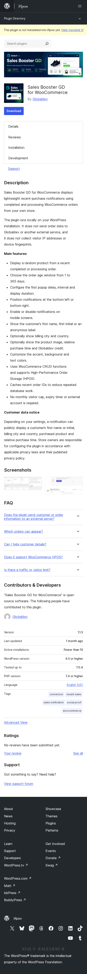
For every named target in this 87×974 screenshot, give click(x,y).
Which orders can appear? (23, 531)
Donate (53, 858)
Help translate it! (73, 30)
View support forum (18, 784)
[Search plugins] (47, 44)
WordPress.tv (16, 865)
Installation (16, 147)
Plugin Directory (14, 18)
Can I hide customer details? (25, 544)
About (8, 809)
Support (14, 169)
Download (14, 111)
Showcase (53, 809)
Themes (51, 816)
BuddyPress (15, 900)
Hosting (10, 823)
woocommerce (72, 710)
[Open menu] (80, 6)
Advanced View (16, 722)
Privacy (9, 830)
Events (51, 851)
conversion (56, 694)
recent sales (73, 694)
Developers (12, 858)
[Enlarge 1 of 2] (36, 482)
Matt (9, 886)
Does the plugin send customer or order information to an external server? (33, 517)
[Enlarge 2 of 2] (77, 482)
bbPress (12, 893)
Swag (52, 865)
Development (18, 158)
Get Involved (55, 844)
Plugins (51, 823)
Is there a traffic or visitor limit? (27, 570)
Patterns (52, 830)
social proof (74, 702)
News (8, 816)
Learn (8, 844)
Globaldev (40, 99)
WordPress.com (18, 878)
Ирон (18, 918)
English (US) (75, 684)
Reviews (14, 137)
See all (78, 753)
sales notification (54, 702)
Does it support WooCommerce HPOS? (33, 557)
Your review (12, 753)
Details (13, 126)
